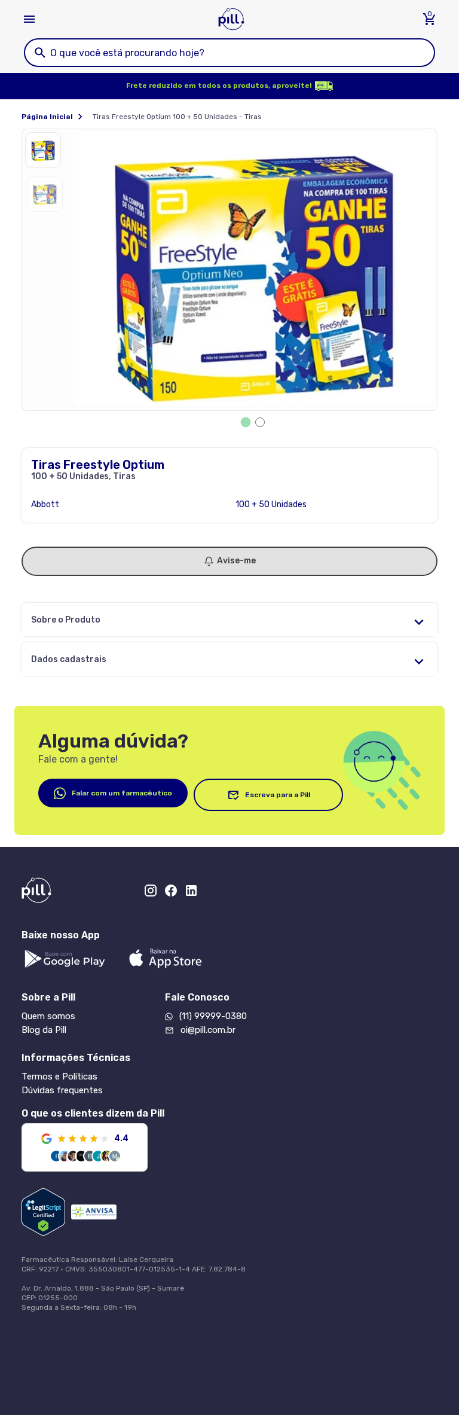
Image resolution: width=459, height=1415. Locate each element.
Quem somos (48, 1016)
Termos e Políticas (59, 1076)
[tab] (246, 422)
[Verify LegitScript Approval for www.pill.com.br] (43, 1212)
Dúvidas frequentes (62, 1090)
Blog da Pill (44, 1029)
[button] (46, 153)
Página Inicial (47, 116)
